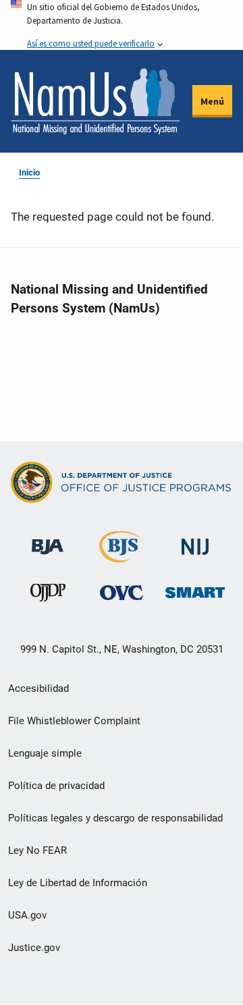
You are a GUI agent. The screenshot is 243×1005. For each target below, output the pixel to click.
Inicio (29, 172)
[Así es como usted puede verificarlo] (121, 25)
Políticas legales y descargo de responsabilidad (115, 818)
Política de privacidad (56, 786)
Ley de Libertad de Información (77, 883)
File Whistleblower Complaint (74, 721)
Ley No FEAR (37, 850)
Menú (212, 101)
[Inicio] (95, 101)
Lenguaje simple (45, 753)
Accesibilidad (38, 688)
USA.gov (27, 915)
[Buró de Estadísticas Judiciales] (121, 556)
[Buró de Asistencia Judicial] (47, 540)
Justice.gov (34, 948)
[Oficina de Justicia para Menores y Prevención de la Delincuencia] (47, 595)
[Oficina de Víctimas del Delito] (121, 592)
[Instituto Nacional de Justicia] (195, 541)
